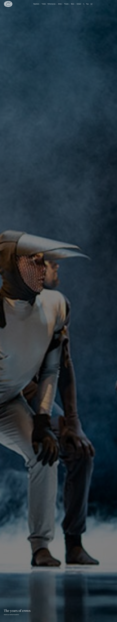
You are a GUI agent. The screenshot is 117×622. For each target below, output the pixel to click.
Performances (52, 4)
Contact (79, 4)
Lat (91, 4)
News (73, 4)
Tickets (44, 4)
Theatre (66, 4)
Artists (60, 4)
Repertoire (36, 4)
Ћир (87, 4)
